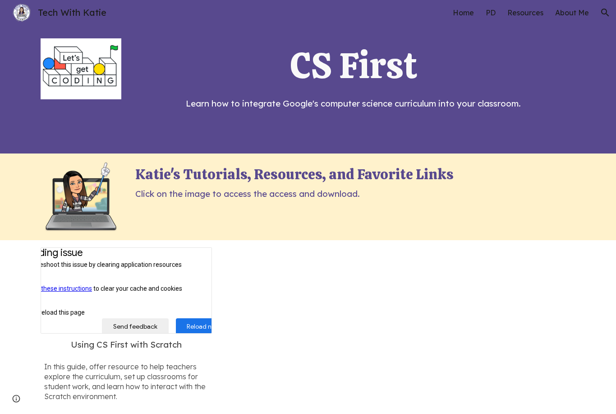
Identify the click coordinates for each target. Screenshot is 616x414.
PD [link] (491, 12)
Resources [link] (525, 12)
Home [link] (463, 12)
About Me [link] (572, 12)
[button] (605, 12)
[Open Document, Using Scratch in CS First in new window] (195, 259)
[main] (353, 65)
